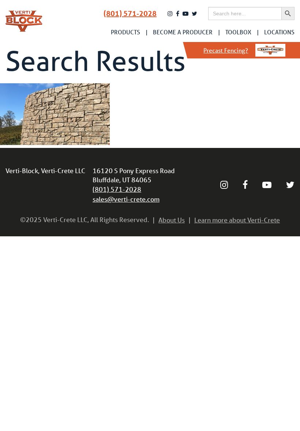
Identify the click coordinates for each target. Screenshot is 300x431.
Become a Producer (183, 32)
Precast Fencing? (225, 50)
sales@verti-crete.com (126, 199)
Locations (279, 32)
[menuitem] (125, 32)
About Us (171, 220)
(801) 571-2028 (130, 13)
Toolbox (238, 32)
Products (125, 32)
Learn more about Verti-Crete (237, 220)
